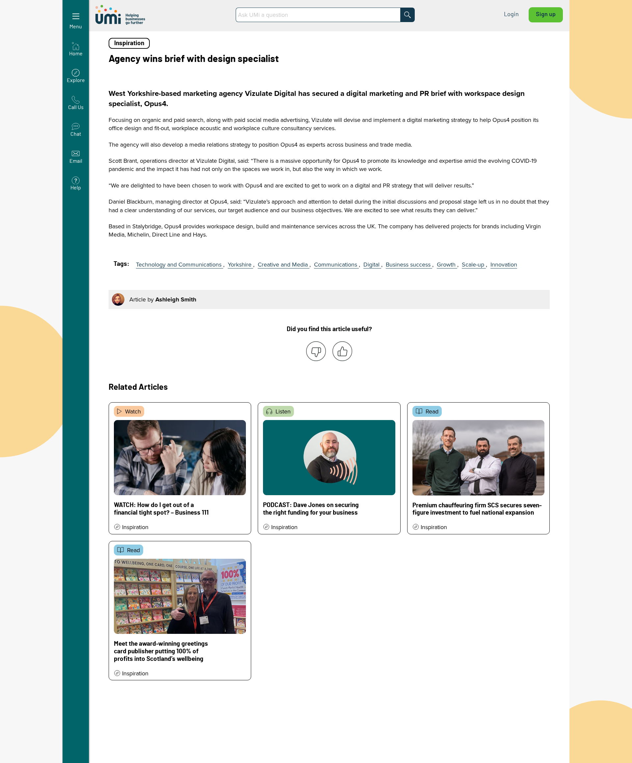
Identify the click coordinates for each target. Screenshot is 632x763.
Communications (336, 264)
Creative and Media (283, 264)
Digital (372, 264)
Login (511, 14)
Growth (447, 264)
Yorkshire (240, 264)
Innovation (503, 264)
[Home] (120, 15)
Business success (409, 264)
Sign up (546, 14)
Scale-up (474, 264)
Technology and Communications (179, 264)
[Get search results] (407, 15)
